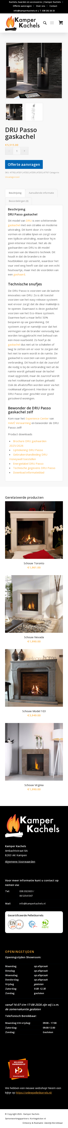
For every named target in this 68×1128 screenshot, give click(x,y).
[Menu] (52, 23)
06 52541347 (26, 895)
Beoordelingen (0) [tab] (18, 201)
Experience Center (37, 418)
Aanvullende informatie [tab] (41, 192)
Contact (53, 6)
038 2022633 (26, 891)
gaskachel (14, 225)
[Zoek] (43, 23)
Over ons (40, 6)
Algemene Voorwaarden (20, 861)
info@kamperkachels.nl (32, 903)
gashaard (19, 274)
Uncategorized (12, 177)
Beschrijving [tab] (15, 192)
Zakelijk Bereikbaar (53, 1122)
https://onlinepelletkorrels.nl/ (34, 1092)
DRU (29, 220)
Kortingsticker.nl (38, 1118)
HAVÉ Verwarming (19, 423)
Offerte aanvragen (22, 6)
